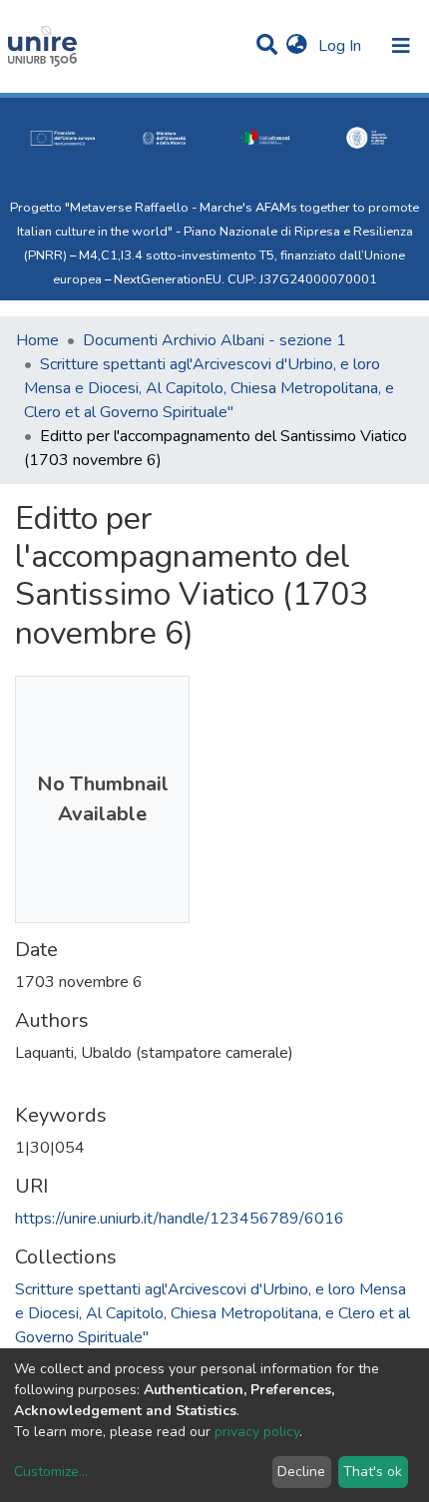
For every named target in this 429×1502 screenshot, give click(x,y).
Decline (301, 1471)
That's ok (372, 1471)
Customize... (51, 1471)
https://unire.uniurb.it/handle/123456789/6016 (179, 1219)
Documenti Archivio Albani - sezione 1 (214, 340)
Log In (341, 46)
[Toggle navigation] (401, 46)
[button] (296, 46)
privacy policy (256, 1431)
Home (37, 340)
